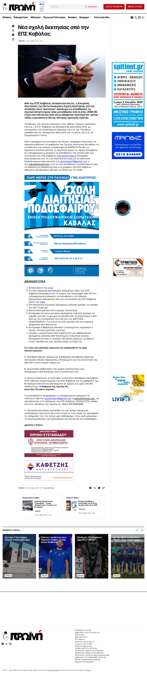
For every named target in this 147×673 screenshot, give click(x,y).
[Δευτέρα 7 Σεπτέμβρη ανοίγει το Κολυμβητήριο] (19, 556)
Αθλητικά (22, 41)
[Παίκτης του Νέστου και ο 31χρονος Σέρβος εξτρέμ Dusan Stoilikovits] (55, 556)
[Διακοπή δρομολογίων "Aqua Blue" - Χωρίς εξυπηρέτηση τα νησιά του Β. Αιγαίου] (40, 506)
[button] (143, 17)
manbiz (88, 670)
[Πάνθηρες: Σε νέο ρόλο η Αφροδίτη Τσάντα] (91, 556)
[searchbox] (66, 6)
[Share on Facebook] (13, 26)
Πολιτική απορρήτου (53, 670)
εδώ (50, 288)
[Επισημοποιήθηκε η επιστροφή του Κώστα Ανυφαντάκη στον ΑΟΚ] (84, 506)
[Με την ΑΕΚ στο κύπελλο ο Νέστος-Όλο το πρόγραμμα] (127, 556)
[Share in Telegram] (13, 35)
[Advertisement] (128, 42)
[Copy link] (13, 39)
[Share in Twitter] (13, 30)
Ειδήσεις (37, 511)
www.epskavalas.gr (67, 155)
